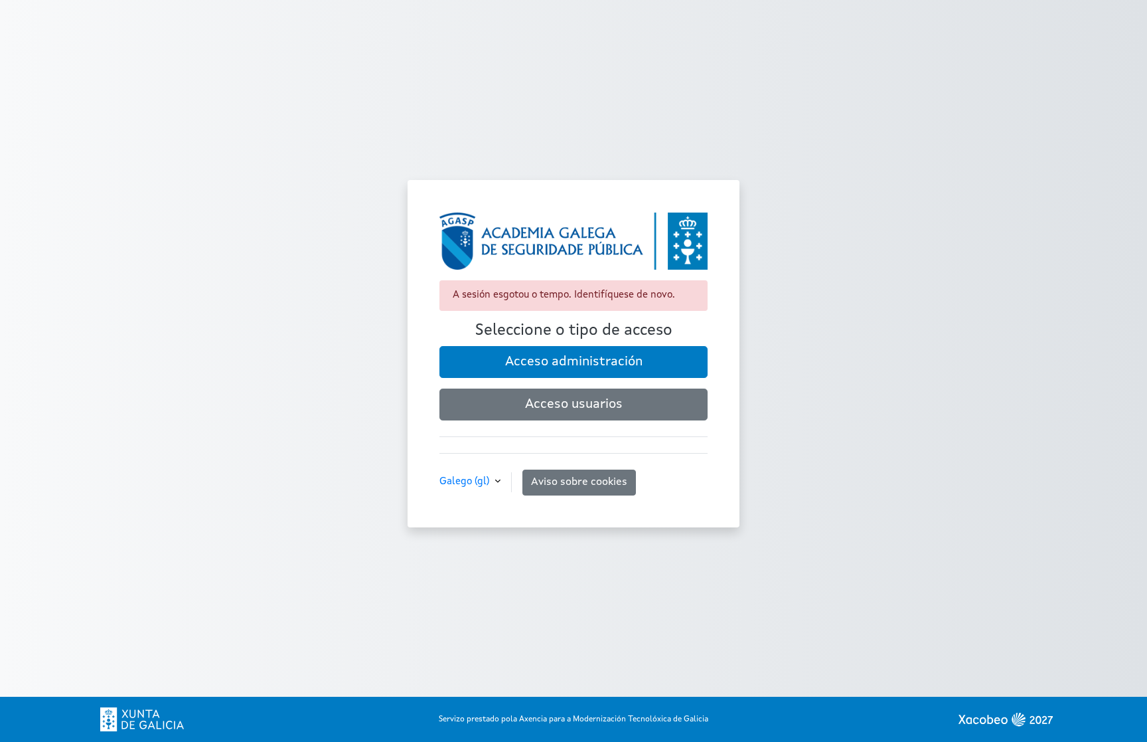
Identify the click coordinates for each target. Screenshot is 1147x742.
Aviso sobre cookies (579, 482)
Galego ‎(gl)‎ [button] (465, 482)
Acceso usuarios (574, 404)
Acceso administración (574, 362)
